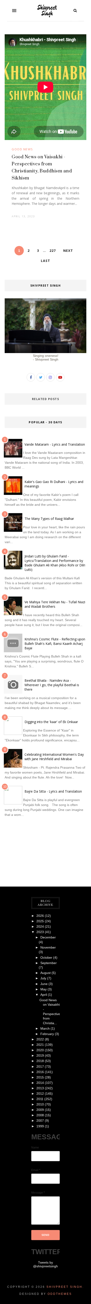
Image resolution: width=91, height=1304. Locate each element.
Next (68, 250)
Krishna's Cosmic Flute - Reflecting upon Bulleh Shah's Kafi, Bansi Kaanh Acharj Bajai (54, 643)
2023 (40, 932)
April (43, 994)
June (44, 984)
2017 (40, 1066)
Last (45, 260)
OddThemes (60, 1294)
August (45, 973)
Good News (22, 149)
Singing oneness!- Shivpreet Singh (45, 357)
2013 (40, 1088)
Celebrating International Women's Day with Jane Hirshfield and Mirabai (54, 756)
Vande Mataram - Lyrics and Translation (54, 444)
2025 (40, 921)
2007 (40, 1120)
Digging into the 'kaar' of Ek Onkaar (51, 722)
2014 (40, 1083)
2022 (40, 1039)
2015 (40, 1077)
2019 (40, 1055)
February (47, 1034)
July (43, 978)
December (48, 937)
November (48, 947)
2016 (40, 1072)
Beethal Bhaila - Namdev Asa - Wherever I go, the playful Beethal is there (51, 685)
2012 (40, 1093)
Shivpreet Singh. (65, 1286)
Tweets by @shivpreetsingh (45, 1264)
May (43, 989)
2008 (40, 1115)
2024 (40, 926)
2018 (40, 1061)
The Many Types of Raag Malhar (49, 518)
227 (52, 250)
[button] (14, 11)
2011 (39, 1099)
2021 (40, 1045)
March (45, 1028)
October (46, 957)
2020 (40, 1050)
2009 (40, 1110)
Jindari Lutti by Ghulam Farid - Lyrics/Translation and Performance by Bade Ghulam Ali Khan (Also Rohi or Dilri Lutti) (54, 563)
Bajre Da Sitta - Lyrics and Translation (53, 791)
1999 (40, 1126)
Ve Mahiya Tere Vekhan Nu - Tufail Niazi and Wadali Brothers (54, 604)
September (48, 963)
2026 (40, 916)
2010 (40, 1104)
